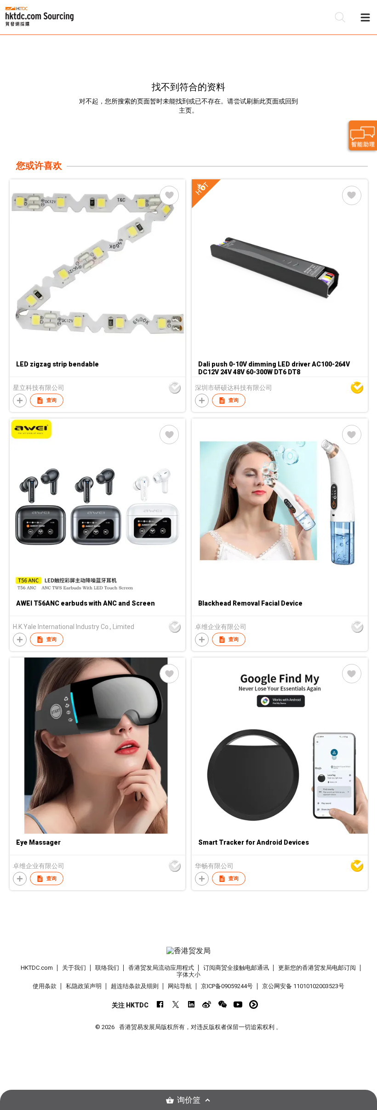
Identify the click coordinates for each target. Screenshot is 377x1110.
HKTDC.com (37, 967)
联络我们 (107, 967)
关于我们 (74, 967)
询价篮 (188, 1100)
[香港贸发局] (188, 951)
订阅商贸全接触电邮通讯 (236, 967)
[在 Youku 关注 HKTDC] (253, 1004)
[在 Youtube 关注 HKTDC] (238, 1004)
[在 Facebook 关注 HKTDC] (159, 1004)
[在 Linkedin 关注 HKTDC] (191, 1004)
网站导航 (180, 986)
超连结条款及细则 (135, 986)
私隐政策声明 (84, 986)
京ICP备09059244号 (227, 986)
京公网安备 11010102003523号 (303, 986)
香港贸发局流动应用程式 (161, 967)
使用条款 (45, 986)
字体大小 (188, 974)
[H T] (280, 352)
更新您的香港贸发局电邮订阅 (317, 967)
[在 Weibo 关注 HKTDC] (206, 1004)
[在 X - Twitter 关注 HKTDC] (175, 1004)
